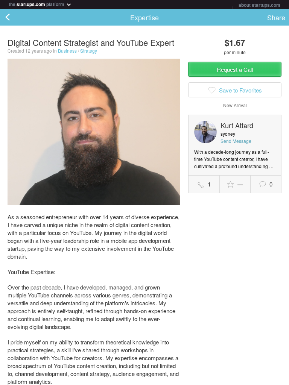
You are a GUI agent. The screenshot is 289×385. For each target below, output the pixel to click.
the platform (37, 3)
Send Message (236, 141)
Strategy (88, 50)
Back (15, 17)
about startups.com (259, 5)
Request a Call (235, 69)
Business (67, 50)
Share (276, 17)
